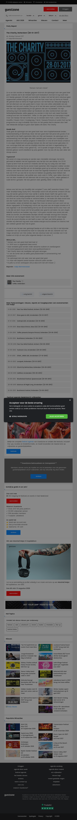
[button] (18, 416)
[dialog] (38, 410)
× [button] (70, 400)
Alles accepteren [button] (57, 416)
